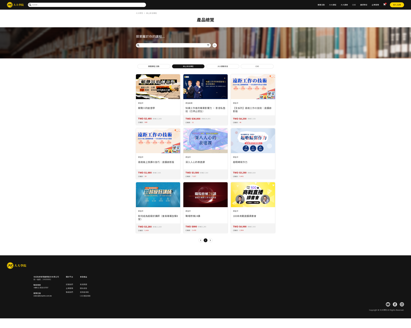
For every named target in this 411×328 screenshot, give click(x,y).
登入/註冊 (397, 4)
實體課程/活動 (153, 66)
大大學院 (139, 13)
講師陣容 (363, 4)
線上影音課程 (151, 13)
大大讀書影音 (222, 66)
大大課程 (332, 4)
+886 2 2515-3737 (41, 288)
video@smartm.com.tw (43, 296)
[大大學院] (15, 5)
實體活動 (321, 4)
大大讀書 (344, 4)
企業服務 (375, 4)
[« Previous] (201, 240)
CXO (354, 4)
